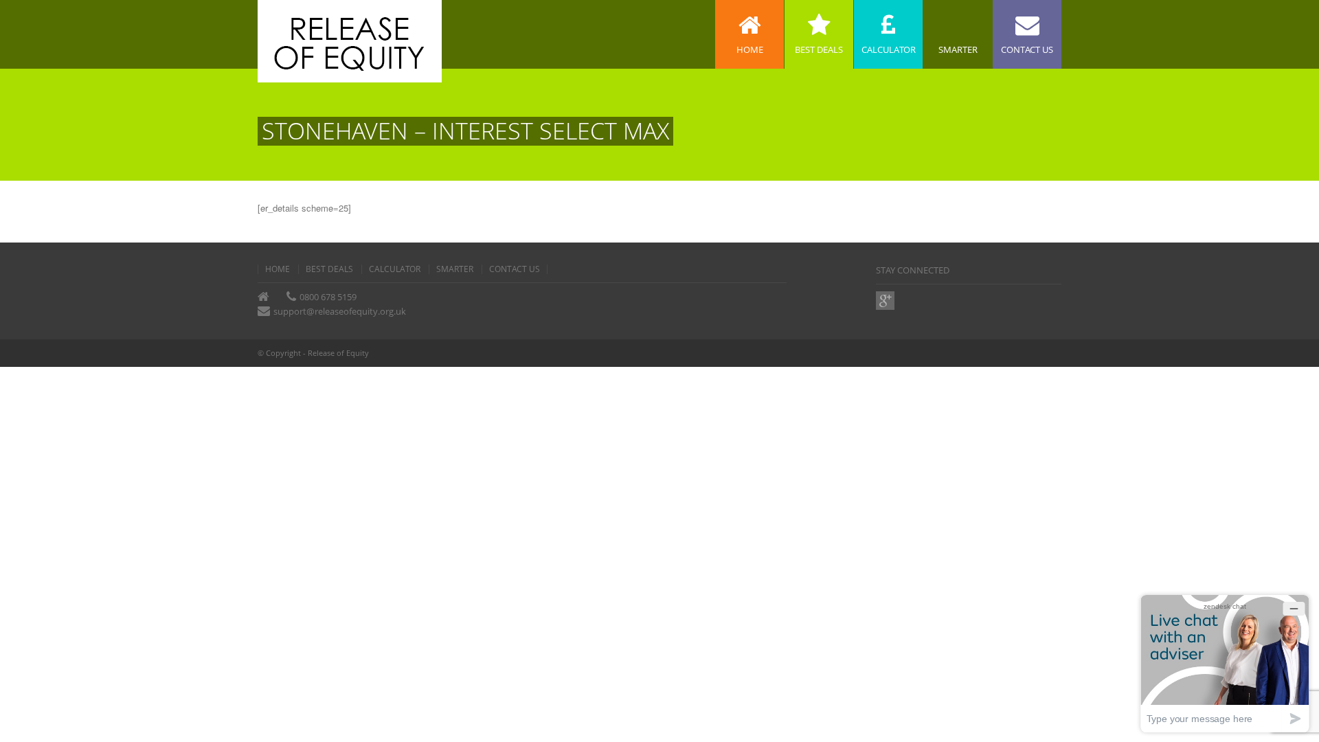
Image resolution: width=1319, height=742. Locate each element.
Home (277, 269)
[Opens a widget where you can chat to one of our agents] (1225, 663)
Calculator (394, 269)
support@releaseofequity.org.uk (339, 311)
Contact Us (514, 269)
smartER (454, 269)
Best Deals (329, 269)
